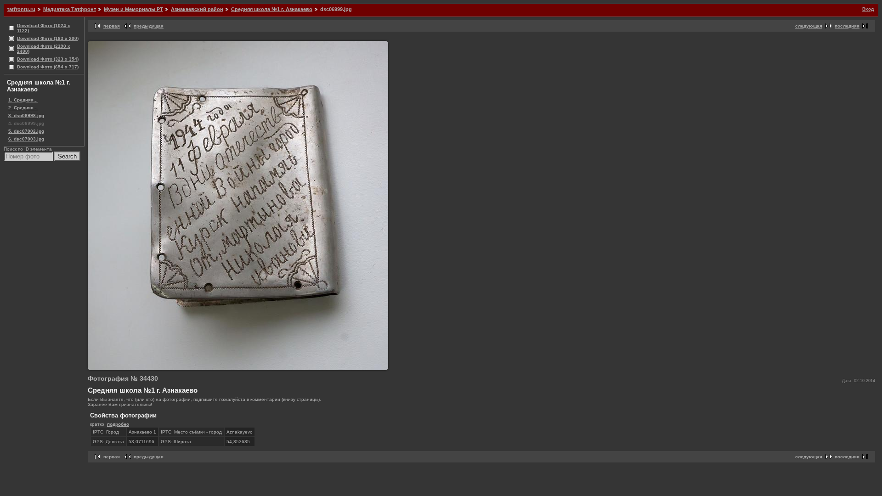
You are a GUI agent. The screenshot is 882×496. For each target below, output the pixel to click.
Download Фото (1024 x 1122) (43, 28)
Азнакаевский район (197, 9)
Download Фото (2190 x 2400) (43, 49)
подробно (118, 424)
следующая (808, 25)
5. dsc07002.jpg (26, 131)
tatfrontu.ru (21, 9)
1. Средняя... (23, 99)
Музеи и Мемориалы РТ (133, 9)
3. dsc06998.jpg (26, 115)
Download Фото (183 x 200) (48, 38)
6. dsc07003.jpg (26, 138)
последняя (847, 25)
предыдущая (149, 25)
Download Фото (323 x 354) (48, 59)
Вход (868, 8)
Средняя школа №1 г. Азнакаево (271, 9)
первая (111, 25)
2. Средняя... (23, 107)
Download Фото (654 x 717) (48, 66)
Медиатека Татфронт (69, 9)
